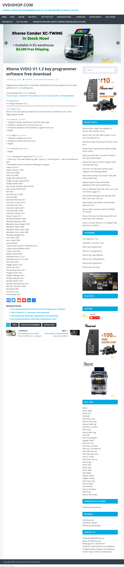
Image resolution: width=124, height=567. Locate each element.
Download (80, 17)
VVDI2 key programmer (30, 325)
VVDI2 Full (86, 413)
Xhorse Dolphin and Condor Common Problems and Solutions (59, 22)
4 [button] (101, 79)
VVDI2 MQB (87, 470)
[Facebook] (0, 13)
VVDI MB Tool (88, 443)
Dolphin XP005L (88, 478)
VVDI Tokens (110, 17)
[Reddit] (0, 15)
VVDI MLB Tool (88, 419)
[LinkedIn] (0, 17)
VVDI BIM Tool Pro (89, 459)
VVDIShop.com (88, 520)
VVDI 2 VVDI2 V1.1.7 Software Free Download (30, 312)
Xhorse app (86, 462)
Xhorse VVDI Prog (89, 421)
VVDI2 (12, 17)
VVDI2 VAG (86, 465)
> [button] (118, 43)
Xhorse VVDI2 (49, 325)
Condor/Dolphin (64, 17)
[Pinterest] (0, 16)
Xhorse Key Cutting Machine (93, 259)
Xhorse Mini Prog (89, 432)
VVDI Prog (32, 17)
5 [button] (104, 79)
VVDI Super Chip (88, 481)
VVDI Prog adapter (89, 438)
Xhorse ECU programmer (92, 251)
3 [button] (99, 79)
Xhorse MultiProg (89, 424)
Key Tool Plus (47, 17)
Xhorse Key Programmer (45, 79)
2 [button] (96, 79)
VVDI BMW (86, 473)
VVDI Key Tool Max (90, 446)
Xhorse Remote (95, 17)
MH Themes (36, 562)
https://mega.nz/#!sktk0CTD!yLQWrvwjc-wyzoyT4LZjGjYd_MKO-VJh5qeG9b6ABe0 (40, 96)
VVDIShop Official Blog (91, 525)
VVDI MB (21, 17)
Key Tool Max (22, 22)
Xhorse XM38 (87, 484)
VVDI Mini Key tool (89, 451)
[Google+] (0, 14)
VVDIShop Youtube (89, 523)
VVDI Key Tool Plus (89, 427)
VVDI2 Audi (86, 467)
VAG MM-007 (87, 486)
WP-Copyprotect (11, 566)
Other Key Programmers (92, 247)
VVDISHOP (28, 79)
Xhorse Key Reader (89, 494)
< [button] (6, 43)
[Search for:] (100, 70)
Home (4, 17)
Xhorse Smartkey (89, 489)
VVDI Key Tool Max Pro (91, 448)
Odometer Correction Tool (92, 243)
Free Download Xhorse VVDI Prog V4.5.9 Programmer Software (38, 309)
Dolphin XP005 (88, 440)
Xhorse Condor (88, 457)
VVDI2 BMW (87, 411)
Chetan (7, 566)
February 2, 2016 (15, 79)
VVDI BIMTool (7, 22)
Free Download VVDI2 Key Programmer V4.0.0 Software (34, 316)
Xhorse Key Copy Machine (92, 255)
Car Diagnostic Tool (90, 239)
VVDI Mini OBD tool (90, 454)
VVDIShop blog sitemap (91, 507)
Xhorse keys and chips (91, 267)
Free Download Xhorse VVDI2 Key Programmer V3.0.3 (33, 319)
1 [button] (93, 79)
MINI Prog (86, 492)
